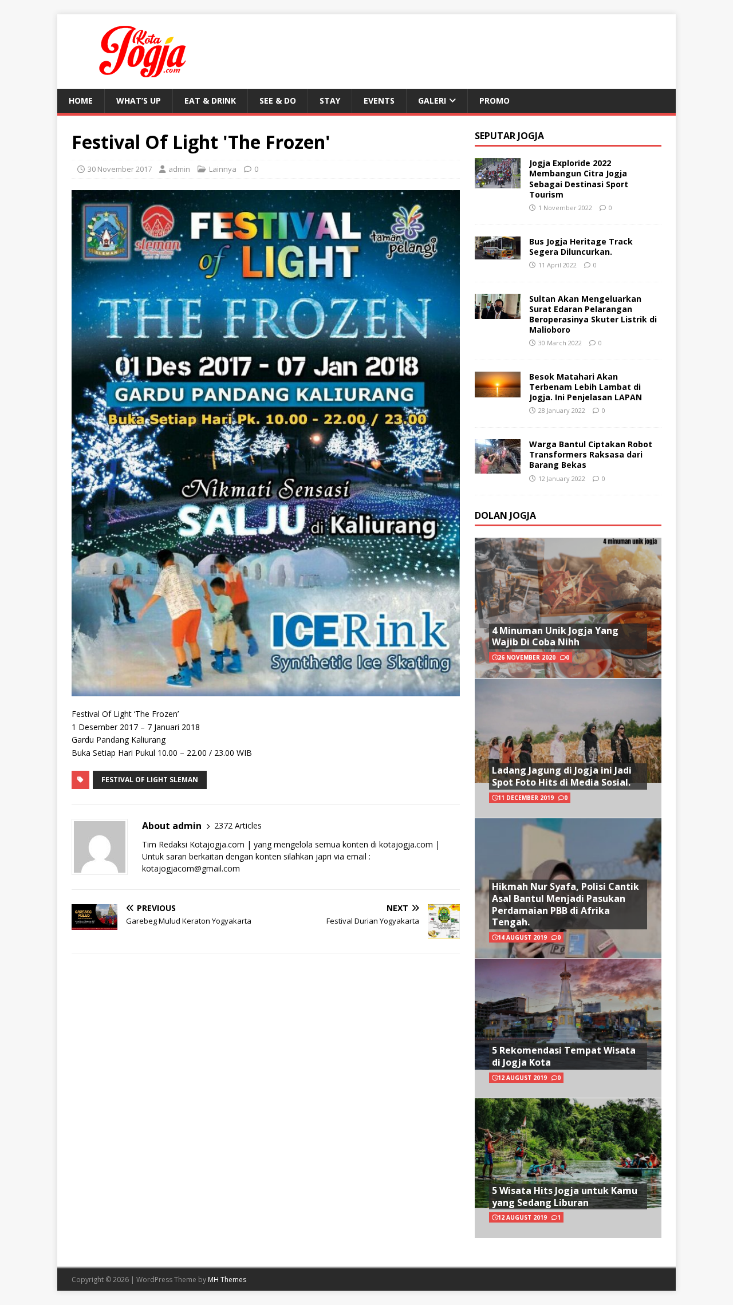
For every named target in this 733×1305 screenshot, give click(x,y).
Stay (330, 100)
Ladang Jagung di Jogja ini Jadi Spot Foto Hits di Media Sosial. (562, 776)
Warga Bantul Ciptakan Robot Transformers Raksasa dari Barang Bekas (590, 454)
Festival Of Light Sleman (149, 779)
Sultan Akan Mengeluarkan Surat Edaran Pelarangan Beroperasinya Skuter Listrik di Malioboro (593, 314)
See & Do (277, 100)
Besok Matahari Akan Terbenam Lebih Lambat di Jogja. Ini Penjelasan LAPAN (585, 387)
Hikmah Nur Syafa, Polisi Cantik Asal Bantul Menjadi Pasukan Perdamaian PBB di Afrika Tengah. (565, 904)
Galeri (432, 100)
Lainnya (223, 169)
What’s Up (138, 100)
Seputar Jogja (509, 135)
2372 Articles (238, 825)
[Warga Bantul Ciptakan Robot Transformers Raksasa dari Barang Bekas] (498, 467)
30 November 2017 (120, 169)
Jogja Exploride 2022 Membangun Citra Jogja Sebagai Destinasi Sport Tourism (578, 178)
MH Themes (227, 1279)
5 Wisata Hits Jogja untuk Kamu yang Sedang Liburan (564, 1196)
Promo (494, 100)
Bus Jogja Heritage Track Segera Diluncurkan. (581, 246)
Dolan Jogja (505, 515)
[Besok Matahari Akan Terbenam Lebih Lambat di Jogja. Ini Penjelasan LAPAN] (498, 390)
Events (379, 100)
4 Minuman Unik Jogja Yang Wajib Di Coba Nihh (555, 636)
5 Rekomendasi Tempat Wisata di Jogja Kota (564, 1056)
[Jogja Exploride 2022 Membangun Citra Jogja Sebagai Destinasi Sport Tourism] (498, 181)
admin (179, 169)
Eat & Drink (210, 100)
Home (81, 100)
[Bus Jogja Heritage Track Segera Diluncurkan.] (498, 252)
